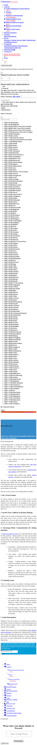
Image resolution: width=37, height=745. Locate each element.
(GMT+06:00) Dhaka (10, 321)
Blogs (6, 36)
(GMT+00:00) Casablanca (12, 196)
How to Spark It (6, 423)
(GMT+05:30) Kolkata (11, 309)
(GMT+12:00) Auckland (11, 389)
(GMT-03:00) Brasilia (10, 183)
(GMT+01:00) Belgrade (11, 209)
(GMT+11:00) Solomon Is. (12, 385)
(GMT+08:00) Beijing (11, 336)
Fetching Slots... (5, 100)
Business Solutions (10, 33)
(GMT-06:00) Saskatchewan (13, 162)
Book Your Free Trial (6, 651)
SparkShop (8, 46)
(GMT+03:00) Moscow (11, 277)
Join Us (6, 38)
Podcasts (25, 46)
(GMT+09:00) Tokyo (10, 358)
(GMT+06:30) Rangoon (11, 324)
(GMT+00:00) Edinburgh (12, 200)
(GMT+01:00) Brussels (11, 217)
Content (7, 34)
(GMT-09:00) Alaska (10, 145)
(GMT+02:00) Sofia (10, 266)
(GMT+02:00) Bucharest (12, 249)
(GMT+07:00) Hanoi (10, 328)
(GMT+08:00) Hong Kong (12, 339)
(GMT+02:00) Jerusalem (12, 257)
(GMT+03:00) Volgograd (12, 285)
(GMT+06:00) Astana (11, 319)
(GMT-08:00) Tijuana (11, 147)
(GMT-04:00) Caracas (11, 174)
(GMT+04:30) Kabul (10, 300)
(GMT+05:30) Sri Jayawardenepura (15, 313)
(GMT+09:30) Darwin (11, 364)
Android (5, 88)
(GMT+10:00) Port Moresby (13, 375)
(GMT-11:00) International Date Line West (18, 140)
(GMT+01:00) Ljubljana (11, 223)
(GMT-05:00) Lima (10, 168)
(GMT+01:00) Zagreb (11, 243)
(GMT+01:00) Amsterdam (12, 207)
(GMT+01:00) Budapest (11, 219)
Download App (9, 50)
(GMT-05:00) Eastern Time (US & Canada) (17, 126)
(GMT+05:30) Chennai (11, 307)
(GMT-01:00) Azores (10, 192)
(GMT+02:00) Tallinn (10, 268)
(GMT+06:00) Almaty (11, 317)
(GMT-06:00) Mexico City (12, 158)
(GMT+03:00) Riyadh (10, 281)
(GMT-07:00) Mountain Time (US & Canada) (18, 132)
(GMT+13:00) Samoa (10, 402)
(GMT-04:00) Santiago (11, 179)
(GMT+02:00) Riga (10, 264)
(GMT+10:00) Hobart (11, 372)
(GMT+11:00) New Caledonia (13, 383)
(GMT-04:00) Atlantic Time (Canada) (16, 172)
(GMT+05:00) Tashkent (11, 306)
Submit (3, 108)
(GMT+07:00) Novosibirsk (12, 334)
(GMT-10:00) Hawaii (10, 143)
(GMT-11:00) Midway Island (13, 141)
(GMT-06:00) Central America (13, 155)
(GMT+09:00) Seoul (10, 356)
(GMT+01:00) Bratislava (12, 215)
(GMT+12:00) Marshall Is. (12, 394)
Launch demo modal (6, 65)
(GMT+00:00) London (11, 136)
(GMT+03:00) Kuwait (11, 273)
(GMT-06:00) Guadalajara (12, 157)
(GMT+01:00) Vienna (11, 238)
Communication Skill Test (12, 48)
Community (8, 44)
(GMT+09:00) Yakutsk (11, 360)
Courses (7, 7)
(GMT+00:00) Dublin (10, 198)
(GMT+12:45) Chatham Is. (12, 398)
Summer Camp (17, 46)
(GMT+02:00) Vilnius (10, 270)
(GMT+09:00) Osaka (10, 353)
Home (6, 5)
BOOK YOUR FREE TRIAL (12, 55)
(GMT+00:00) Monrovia (11, 204)
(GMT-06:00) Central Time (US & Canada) (17, 130)
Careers (14, 42)
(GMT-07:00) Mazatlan (11, 153)
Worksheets (12, 36)
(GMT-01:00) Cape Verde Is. (13, 194)
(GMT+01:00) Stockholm (12, 236)
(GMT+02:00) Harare (11, 253)
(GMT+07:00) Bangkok (11, 326)
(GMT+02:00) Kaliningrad (12, 258)
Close (2, 410)
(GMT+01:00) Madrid (11, 224)
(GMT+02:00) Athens (11, 247)
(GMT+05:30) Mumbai (11, 123)
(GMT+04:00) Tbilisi (10, 296)
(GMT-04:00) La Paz (10, 177)
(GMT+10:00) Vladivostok (12, 379)
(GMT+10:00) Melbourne (12, 373)
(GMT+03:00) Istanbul (11, 272)
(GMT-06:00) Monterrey (12, 160)
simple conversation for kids (9, 534)
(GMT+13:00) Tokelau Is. (12, 404)
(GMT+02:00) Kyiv (10, 260)
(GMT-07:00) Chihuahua (12, 151)
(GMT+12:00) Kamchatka (12, 392)
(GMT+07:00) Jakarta (11, 330)
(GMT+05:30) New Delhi (12, 311)
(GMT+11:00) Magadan (11, 381)
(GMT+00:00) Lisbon (10, 202)
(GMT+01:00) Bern (10, 213)
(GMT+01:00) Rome (10, 230)
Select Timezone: (6, 96)
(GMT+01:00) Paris (10, 226)
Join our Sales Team (23, 40)
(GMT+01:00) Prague (11, 228)
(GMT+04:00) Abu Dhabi (12, 289)
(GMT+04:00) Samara (11, 294)
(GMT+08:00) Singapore (12, 347)
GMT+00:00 (17, 96)
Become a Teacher (10, 40)
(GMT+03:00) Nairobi (11, 279)
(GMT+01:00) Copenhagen (13, 221)
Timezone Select (5, 110)
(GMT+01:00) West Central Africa (15, 241)
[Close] (5, 743)
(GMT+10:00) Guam (10, 370)
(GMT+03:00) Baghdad (11, 124)
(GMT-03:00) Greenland (12, 187)
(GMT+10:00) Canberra (11, 368)
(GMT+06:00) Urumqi (11, 323)
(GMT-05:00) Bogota (11, 164)
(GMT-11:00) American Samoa (14, 138)
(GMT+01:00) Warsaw (11, 240)
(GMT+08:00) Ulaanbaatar (12, 351)
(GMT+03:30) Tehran (11, 287)
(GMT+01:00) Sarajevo (11, 232)
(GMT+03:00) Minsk (10, 275)
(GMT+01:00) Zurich (10, 245)
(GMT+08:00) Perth (10, 345)
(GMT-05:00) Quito (10, 170)
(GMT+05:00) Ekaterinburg (13, 302)
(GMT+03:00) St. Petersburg (13, 283)
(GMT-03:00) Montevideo (12, 189)
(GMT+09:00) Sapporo (11, 355)
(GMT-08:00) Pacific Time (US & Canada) (17, 128)
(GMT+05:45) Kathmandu (12, 315)
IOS (4, 86)
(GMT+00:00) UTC (10, 206)
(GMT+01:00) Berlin (10, 211)
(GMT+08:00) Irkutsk (11, 341)
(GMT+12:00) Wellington (12, 396)
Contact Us (8, 51)
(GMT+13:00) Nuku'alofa (12, 400)
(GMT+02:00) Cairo (10, 251)
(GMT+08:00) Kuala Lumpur (13, 343)
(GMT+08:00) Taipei (10, 349)
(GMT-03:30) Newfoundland (13, 181)
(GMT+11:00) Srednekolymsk (13, 387)
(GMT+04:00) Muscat (11, 292)
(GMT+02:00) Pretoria (11, 262)
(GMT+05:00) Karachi (11, 304)
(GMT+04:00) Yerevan (11, 298)
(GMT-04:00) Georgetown (12, 175)
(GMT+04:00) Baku (10, 290)
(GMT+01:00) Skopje (11, 234)
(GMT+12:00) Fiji (9, 390)
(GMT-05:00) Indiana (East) (13, 166)
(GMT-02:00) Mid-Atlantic (12, 191)
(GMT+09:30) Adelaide (11, 362)
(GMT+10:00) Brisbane (11, 366)
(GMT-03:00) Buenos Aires (12, 185)
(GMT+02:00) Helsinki (11, 255)
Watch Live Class (29, 412)
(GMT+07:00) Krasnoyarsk (12, 332)
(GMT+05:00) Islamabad (12, 134)
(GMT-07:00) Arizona (11, 149)
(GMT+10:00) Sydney (11, 377)
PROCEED (18, 741)
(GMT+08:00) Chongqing (12, 338)
